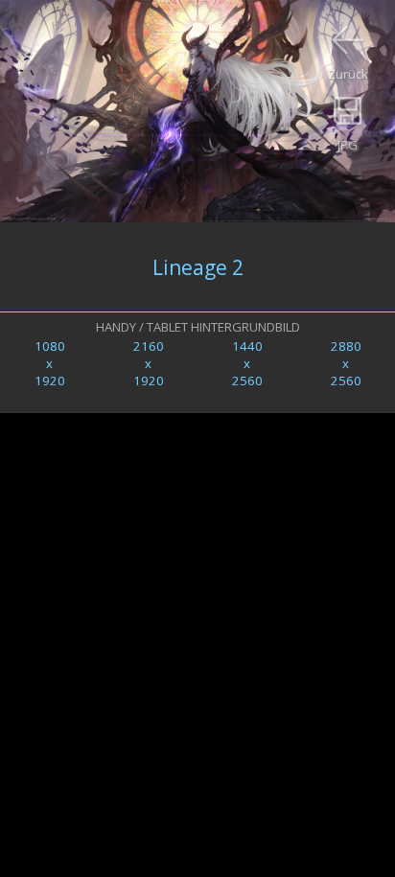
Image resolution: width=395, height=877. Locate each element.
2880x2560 (346, 363)
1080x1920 (50, 363)
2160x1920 (148, 363)
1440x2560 (247, 363)
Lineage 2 (198, 267)
